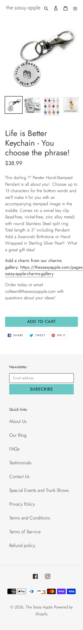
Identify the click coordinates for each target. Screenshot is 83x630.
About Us (18, 421)
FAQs (14, 449)
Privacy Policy (22, 504)
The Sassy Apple (39, 607)
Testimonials (20, 462)
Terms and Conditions (29, 518)
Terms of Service (25, 531)
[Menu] (75, 8)
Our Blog (18, 435)
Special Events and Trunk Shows (39, 490)
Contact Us (19, 476)
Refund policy (22, 545)
